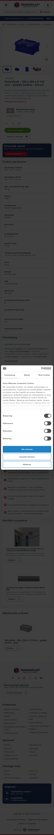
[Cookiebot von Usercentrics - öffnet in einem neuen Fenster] (40, 368)
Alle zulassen (27, 449)
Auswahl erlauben (27, 457)
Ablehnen (27, 464)
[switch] (47, 423)
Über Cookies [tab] (44, 375)
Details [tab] (27, 375)
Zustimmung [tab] (9, 375)
